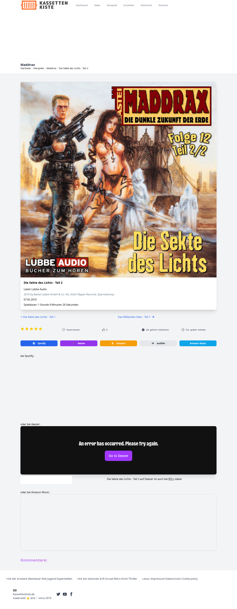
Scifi (102, 578)
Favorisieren (73, 329)
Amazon (121, 343)
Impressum (158, 578)
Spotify (42, 343)
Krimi (124, 578)
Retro (117, 578)
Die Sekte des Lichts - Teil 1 (39, 317)
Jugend (51, 578)
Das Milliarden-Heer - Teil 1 (134, 317)
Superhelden (64, 578)
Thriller (132, 578)
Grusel (109, 578)
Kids (44, 578)
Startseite (25, 68)
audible (161, 343)
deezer (81, 343)
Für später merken (196, 329)
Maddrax (51, 68)
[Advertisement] (118, 34)
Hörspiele (39, 68)
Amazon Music (198, 343)
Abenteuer (34, 578)
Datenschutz (173, 578)
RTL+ (171, 479)
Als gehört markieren (157, 329)
